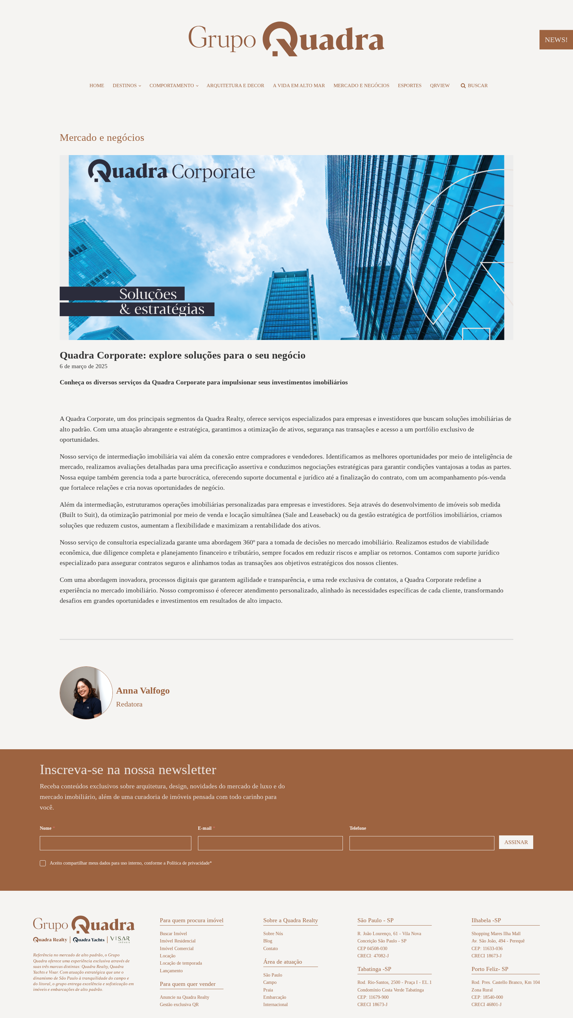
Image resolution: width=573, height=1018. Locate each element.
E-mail (206, 828)
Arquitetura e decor (235, 85)
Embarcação (274, 997)
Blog (267, 940)
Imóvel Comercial (177, 948)
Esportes (409, 85)
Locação (167, 955)
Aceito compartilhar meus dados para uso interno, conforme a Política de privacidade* (131, 863)
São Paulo (272, 975)
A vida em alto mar (299, 85)
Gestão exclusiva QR (179, 1004)
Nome (47, 828)
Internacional (275, 1004)
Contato (270, 948)
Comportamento (172, 85)
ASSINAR (516, 842)
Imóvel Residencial (178, 940)
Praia (268, 990)
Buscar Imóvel (173, 933)
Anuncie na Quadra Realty (184, 997)
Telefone (358, 828)
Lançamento (171, 970)
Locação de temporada (181, 963)
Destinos (125, 85)
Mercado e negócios (361, 85)
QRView (440, 85)
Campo (270, 982)
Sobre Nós (273, 933)
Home (97, 85)
